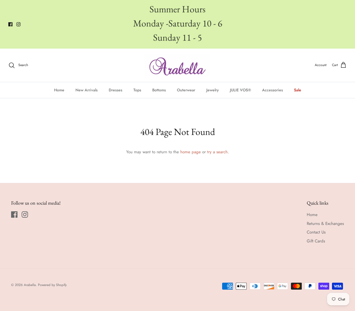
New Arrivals (86, 90)
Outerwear (186, 90)
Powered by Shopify (52, 284)
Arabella (30, 284)
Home (59, 90)
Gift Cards (316, 241)
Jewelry (212, 90)
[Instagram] (18, 24)
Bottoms (159, 90)
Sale (297, 90)
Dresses (115, 90)
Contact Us (316, 232)
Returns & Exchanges (325, 223)
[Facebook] (10, 24)
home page (190, 152)
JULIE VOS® (240, 90)
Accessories (272, 90)
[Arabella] (177, 65)
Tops (137, 90)
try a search (217, 152)
